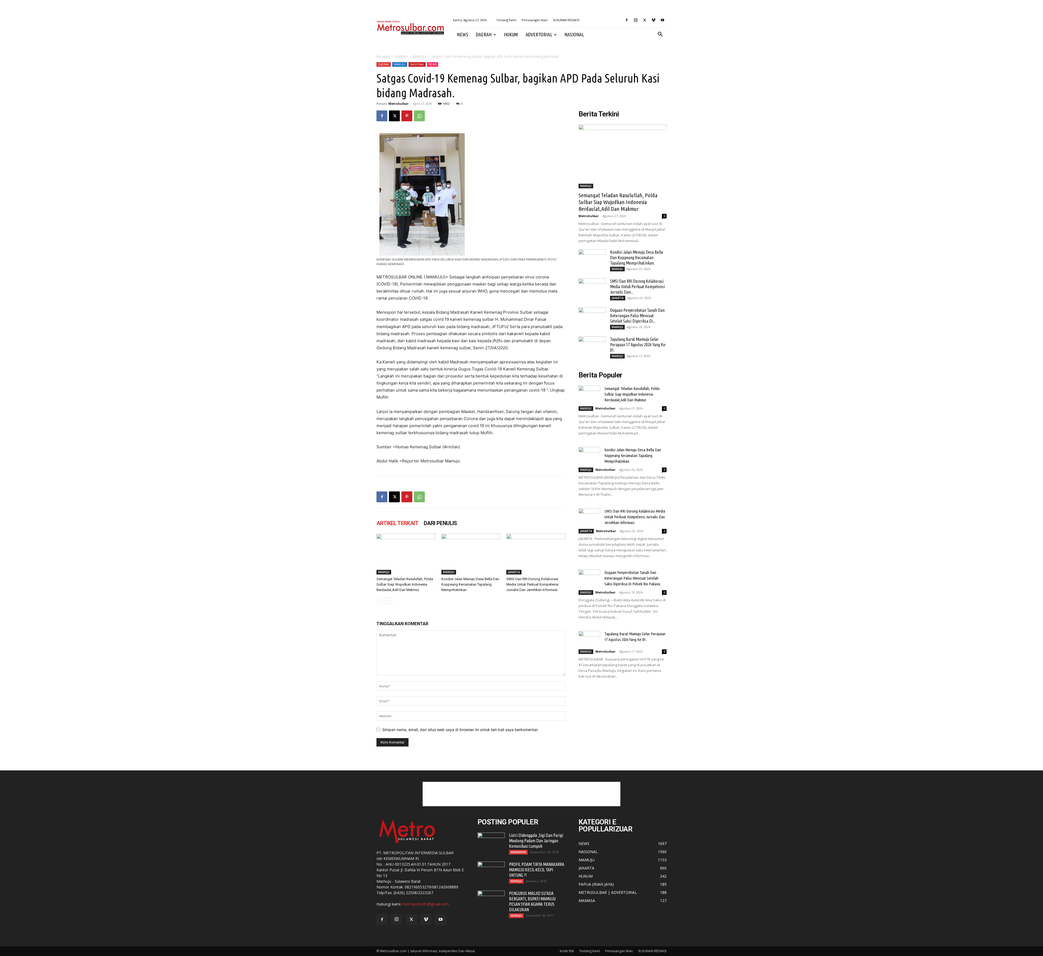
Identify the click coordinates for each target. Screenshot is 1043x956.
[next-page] (388, 600)
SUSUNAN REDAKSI (566, 20)
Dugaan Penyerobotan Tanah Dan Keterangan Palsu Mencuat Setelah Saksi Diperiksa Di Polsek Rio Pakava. (632, 578)
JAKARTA (514, 572)
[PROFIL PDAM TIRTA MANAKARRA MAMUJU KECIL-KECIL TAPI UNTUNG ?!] (491, 871)
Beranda (383, 56)
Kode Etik (567, 951)
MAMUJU (419, 56)
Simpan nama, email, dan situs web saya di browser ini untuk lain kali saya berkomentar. (460, 729)
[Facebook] (627, 20)
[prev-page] (379, 600)
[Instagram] (636, 20)
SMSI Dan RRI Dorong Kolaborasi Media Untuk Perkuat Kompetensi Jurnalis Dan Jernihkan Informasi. (532, 584)
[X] (644, 20)
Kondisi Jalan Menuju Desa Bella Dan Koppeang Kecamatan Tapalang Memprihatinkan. (470, 584)
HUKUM (511, 34)
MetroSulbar (398, 103)
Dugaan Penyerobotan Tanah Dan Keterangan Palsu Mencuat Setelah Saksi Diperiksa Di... (637, 315)
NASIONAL (574, 34)
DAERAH (484, 34)
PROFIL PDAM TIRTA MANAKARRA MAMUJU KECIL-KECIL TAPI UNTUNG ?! (536, 870)
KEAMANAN (518, 852)
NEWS (462, 34)
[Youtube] (662, 20)
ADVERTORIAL (539, 34)
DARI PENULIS (440, 523)
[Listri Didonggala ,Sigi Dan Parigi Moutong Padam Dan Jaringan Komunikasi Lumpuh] (491, 842)
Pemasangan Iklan (535, 20)
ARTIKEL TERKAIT (397, 523)
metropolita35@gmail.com (425, 904)
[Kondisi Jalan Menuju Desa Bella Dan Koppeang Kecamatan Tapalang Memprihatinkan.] (471, 554)
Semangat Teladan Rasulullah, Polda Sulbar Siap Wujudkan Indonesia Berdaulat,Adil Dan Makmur (404, 584)
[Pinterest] (406, 115)
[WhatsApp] (419, 115)
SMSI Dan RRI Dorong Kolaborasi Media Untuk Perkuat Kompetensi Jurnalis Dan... (637, 286)
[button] (660, 34)
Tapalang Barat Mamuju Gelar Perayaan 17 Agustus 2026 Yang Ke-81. (638, 344)
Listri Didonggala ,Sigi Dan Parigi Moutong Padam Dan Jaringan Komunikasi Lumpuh (536, 841)
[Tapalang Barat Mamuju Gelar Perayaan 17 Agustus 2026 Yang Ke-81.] (592, 345)
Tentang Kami (506, 20)
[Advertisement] (521, 794)
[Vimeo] (653, 20)
